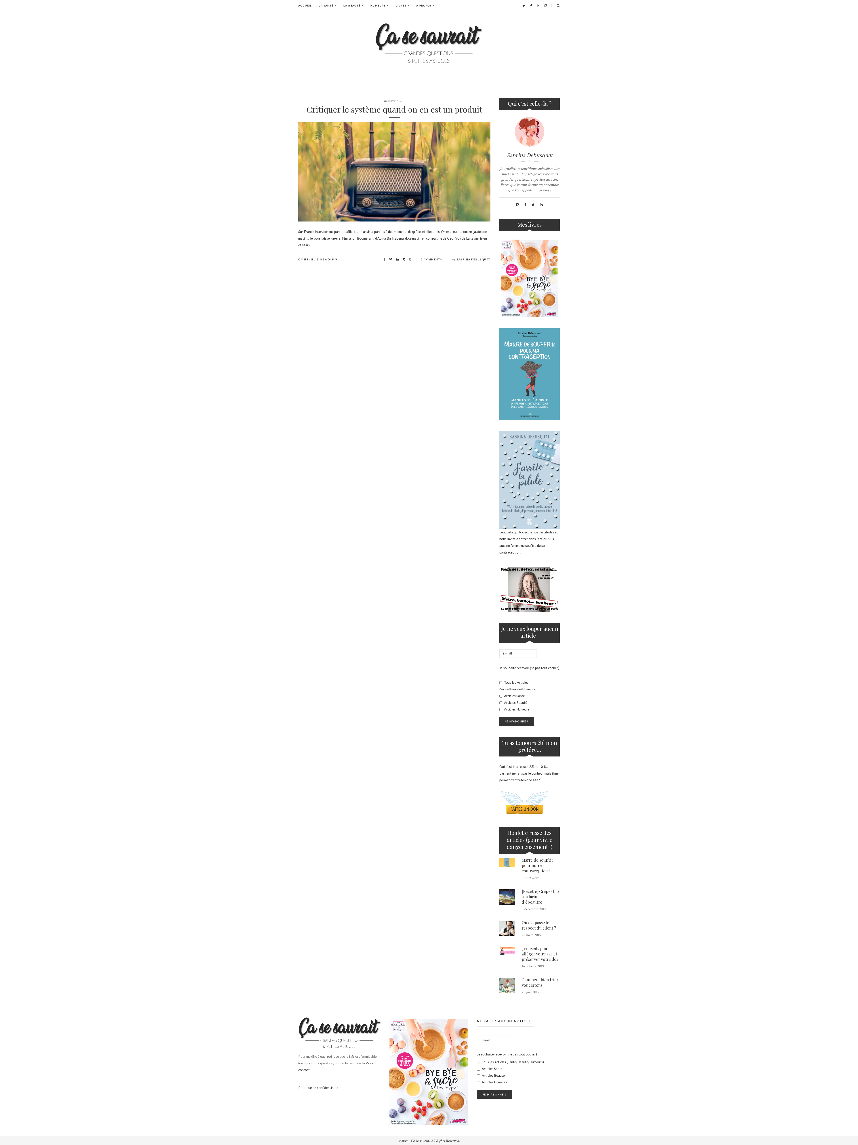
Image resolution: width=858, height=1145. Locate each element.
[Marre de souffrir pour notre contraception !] (507, 862)
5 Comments (431, 259)
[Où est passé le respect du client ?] (507, 928)
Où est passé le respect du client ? (539, 925)
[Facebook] (531, 5)
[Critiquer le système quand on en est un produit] (394, 171)
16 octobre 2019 (533, 966)
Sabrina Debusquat (473, 259)
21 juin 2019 (530, 877)
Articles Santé (514, 696)
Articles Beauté (515, 702)
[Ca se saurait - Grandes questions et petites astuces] (429, 43)
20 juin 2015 (530, 992)
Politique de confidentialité (318, 1088)
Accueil (305, 5)
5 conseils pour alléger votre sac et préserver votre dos (540, 954)
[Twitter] (523, 5)
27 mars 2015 (531, 935)
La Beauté (352, 5)
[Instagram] (546, 5)
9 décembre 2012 (534, 909)
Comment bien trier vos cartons (540, 982)
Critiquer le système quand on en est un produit (394, 109)
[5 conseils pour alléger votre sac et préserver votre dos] (507, 951)
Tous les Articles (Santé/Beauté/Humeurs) (517, 685)
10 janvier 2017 (394, 101)
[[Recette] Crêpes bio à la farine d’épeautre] (507, 897)
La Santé (326, 5)
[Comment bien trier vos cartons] (507, 985)
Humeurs (378, 5)
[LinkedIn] (538, 5)
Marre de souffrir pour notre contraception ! (537, 865)
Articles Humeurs (516, 709)
